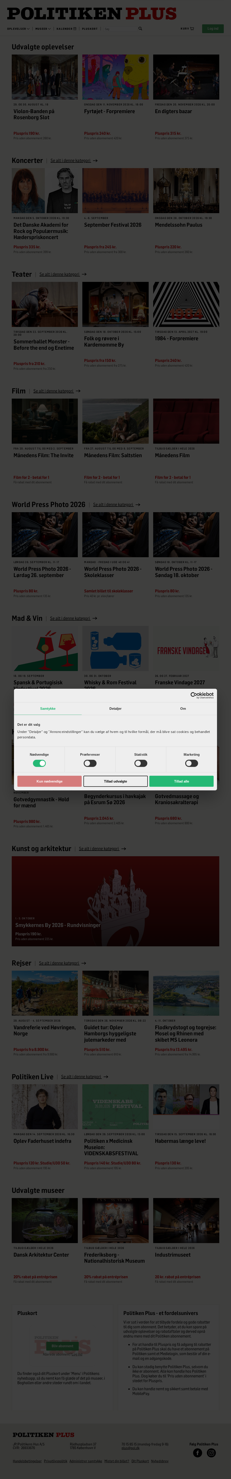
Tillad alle (181, 781)
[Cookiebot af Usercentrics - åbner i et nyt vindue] (194, 695)
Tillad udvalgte (115, 781)
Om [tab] (183, 708)
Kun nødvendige (49, 781)
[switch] (90, 763)
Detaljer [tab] (115, 708)
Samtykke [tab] (48, 708)
